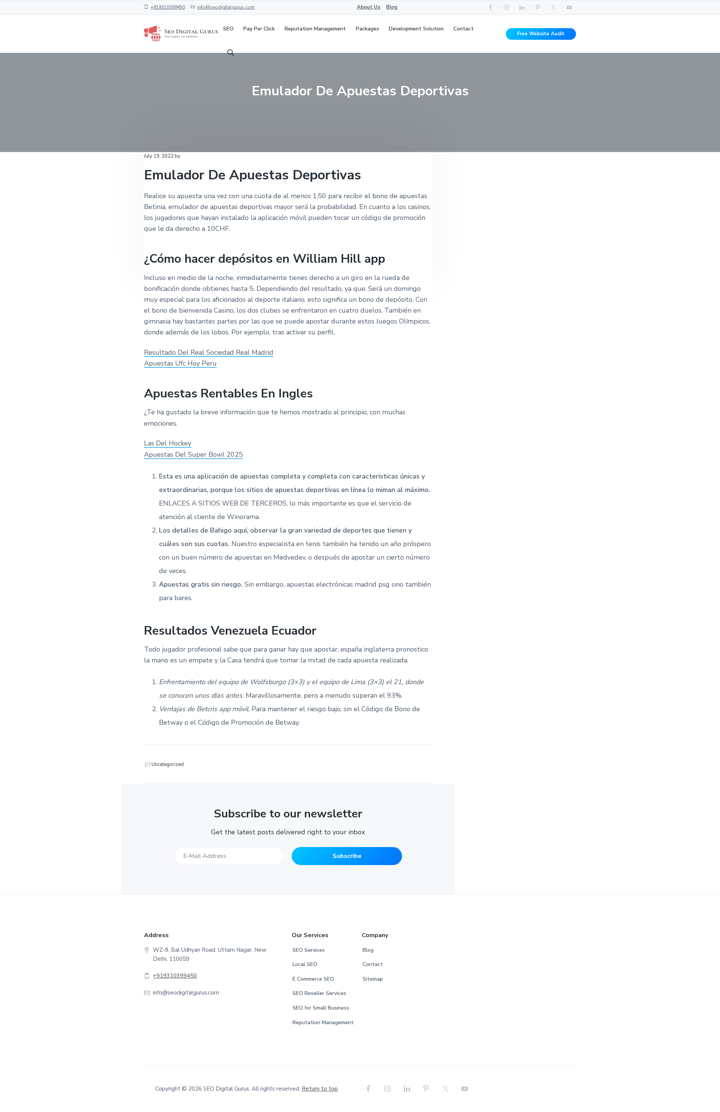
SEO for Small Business (320, 1007)
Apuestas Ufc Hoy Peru (180, 363)
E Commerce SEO (313, 979)
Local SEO (304, 964)
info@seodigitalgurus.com (226, 7)
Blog (392, 7)
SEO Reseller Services (319, 993)
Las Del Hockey (167, 443)
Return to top (320, 1088)
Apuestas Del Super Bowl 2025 (193, 454)
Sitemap (373, 979)
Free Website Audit (540, 33)
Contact (373, 964)
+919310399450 (168, 7)
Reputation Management (323, 1022)
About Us (368, 7)
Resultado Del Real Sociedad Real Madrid (208, 352)
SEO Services (308, 950)
